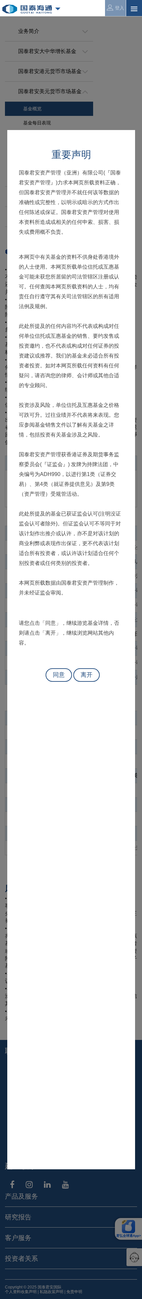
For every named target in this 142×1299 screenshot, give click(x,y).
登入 (119, 8)
